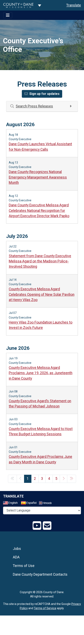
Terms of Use (23, 566)
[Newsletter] (47, 525)
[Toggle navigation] (7, 15)
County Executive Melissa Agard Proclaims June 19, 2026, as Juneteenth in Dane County (40, 373)
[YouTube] (37, 525)
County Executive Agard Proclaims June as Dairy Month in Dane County (40, 459)
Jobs (17, 549)
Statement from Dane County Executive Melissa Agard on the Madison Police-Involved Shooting (40, 261)
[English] (11, 503)
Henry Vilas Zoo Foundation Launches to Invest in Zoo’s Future (40, 325)
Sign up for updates (44, 94)
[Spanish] (29, 503)
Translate (73, 5)
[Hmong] (46, 503)
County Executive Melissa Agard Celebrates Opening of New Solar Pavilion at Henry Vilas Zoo (41, 294)
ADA (16, 557)
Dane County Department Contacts (40, 574)
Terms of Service (45, 608)
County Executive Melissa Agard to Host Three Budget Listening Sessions (41, 431)
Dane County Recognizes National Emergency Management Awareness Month (38, 177)
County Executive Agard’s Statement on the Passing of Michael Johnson (40, 403)
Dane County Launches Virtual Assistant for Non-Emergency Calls (40, 146)
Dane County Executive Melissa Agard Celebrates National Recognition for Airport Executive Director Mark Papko (39, 210)
